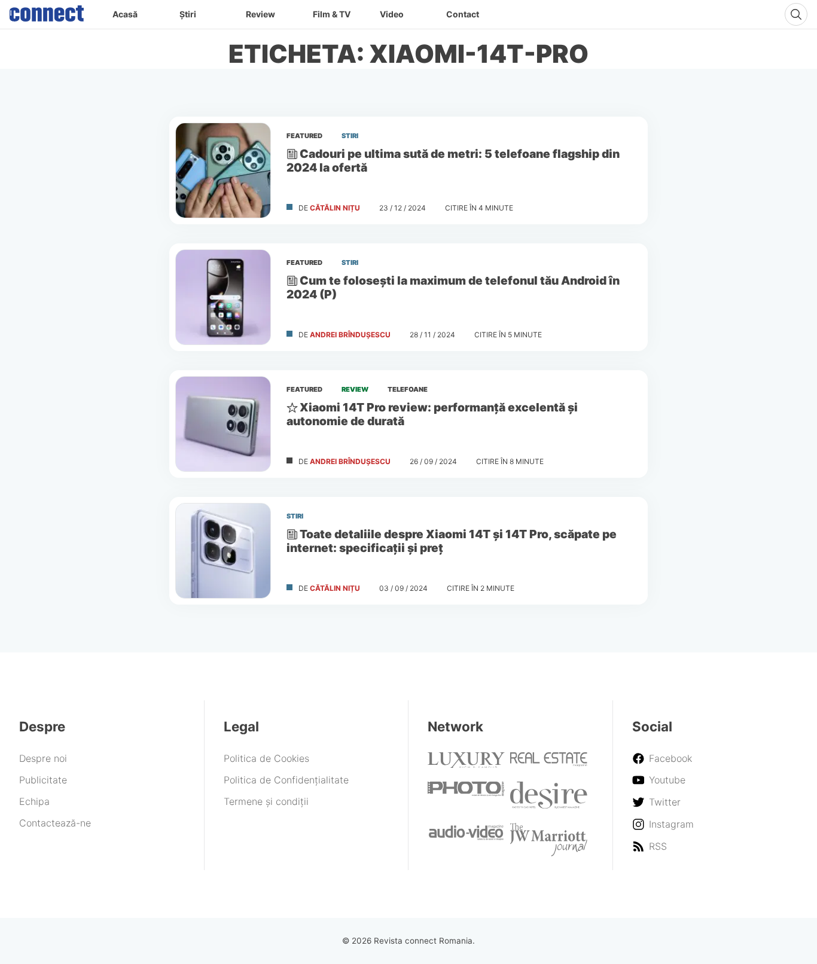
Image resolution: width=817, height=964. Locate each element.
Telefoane (408, 389)
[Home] (47, 11)
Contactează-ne (55, 823)
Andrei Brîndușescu (350, 334)
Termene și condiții (266, 801)
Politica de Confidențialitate (286, 780)
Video (392, 14)
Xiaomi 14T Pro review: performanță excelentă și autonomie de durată (432, 414)
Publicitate (43, 780)
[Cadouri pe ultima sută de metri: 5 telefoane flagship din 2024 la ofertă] (223, 170)
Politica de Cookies (266, 758)
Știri (187, 14)
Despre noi (43, 758)
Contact (462, 14)
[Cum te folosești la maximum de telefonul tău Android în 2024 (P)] (223, 297)
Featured (304, 136)
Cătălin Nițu (335, 207)
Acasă (125, 14)
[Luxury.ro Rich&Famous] (466, 764)
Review (260, 14)
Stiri (350, 136)
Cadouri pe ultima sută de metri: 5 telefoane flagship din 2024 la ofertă (453, 161)
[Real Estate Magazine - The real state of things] (548, 763)
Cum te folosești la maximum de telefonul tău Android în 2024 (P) (453, 287)
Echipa (34, 801)
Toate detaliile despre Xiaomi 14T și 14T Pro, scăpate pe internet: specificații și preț (451, 541)
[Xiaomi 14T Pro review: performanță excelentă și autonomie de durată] (223, 424)
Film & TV (331, 14)
